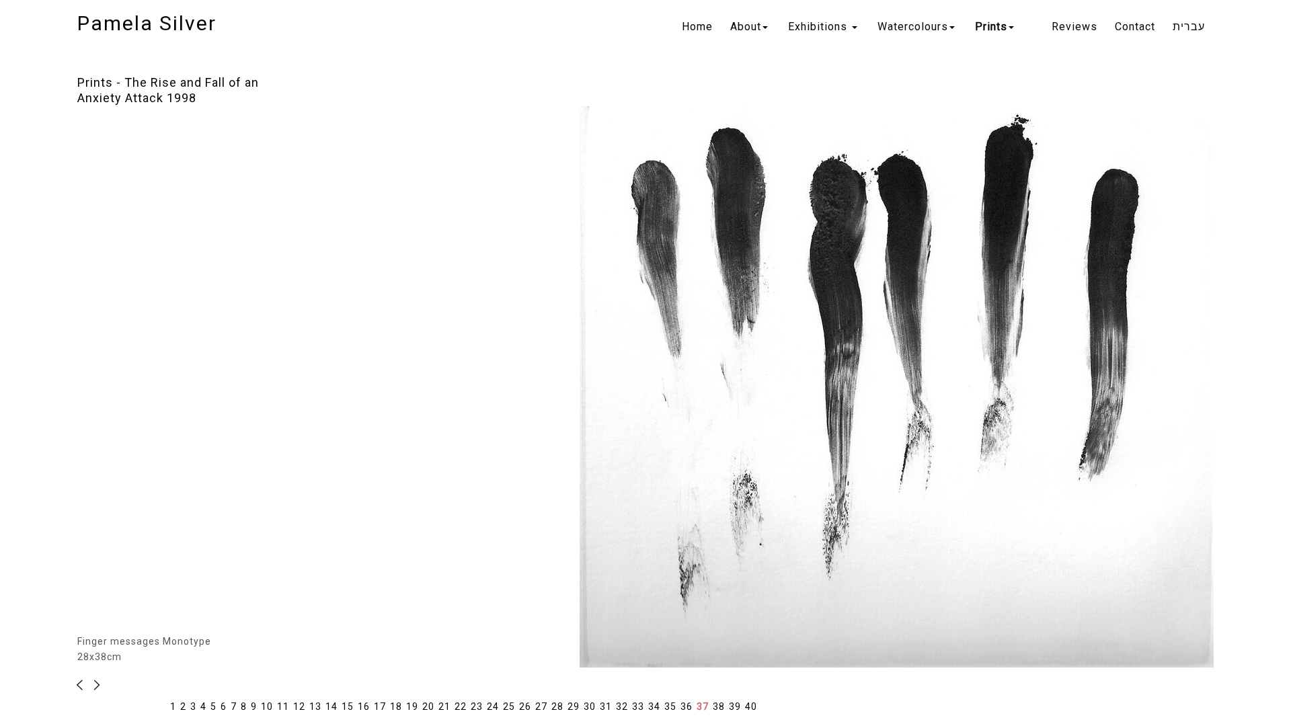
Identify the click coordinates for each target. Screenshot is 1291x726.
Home (697, 26)
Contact (1135, 26)
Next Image (83, 685)
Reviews (1074, 26)
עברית (1189, 26)
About (745, 26)
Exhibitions (819, 26)
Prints (991, 26)
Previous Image (94, 685)
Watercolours (912, 26)
